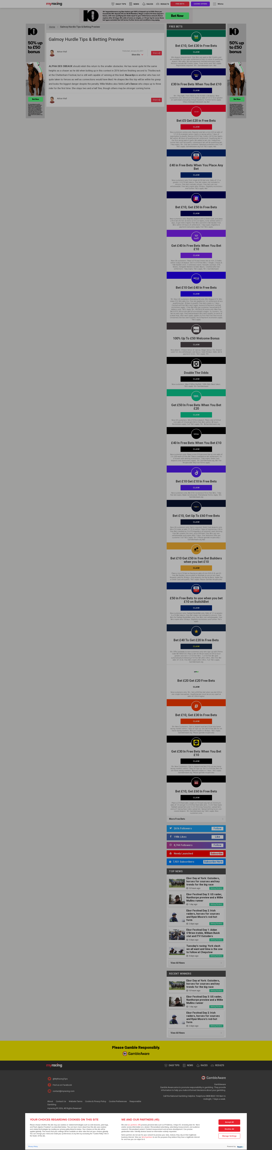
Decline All (229, 1129)
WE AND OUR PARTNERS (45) (140, 1119)
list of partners (147, 1137)
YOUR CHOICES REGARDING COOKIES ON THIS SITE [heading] (64, 1119)
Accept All (229, 1122)
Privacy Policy (33, 1146)
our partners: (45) (134, 1125)
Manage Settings (229, 1136)
